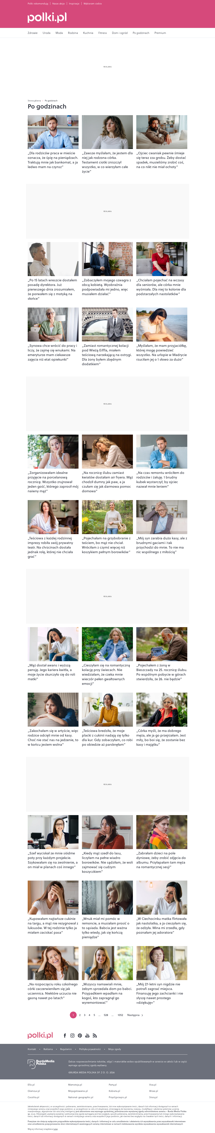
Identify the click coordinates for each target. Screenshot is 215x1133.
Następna (133, 1015)
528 (106, 1015)
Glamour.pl (34, 1091)
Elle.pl (31, 1084)
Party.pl (113, 1084)
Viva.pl (152, 1084)
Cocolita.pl (33, 1097)
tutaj (56, 1129)
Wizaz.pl (153, 1091)
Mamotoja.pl (75, 1084)
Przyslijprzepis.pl (118, 1097)
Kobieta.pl (114, 1091)
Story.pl (153, 1097)
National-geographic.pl (80, 1097)
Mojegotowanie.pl (78, 1091)
